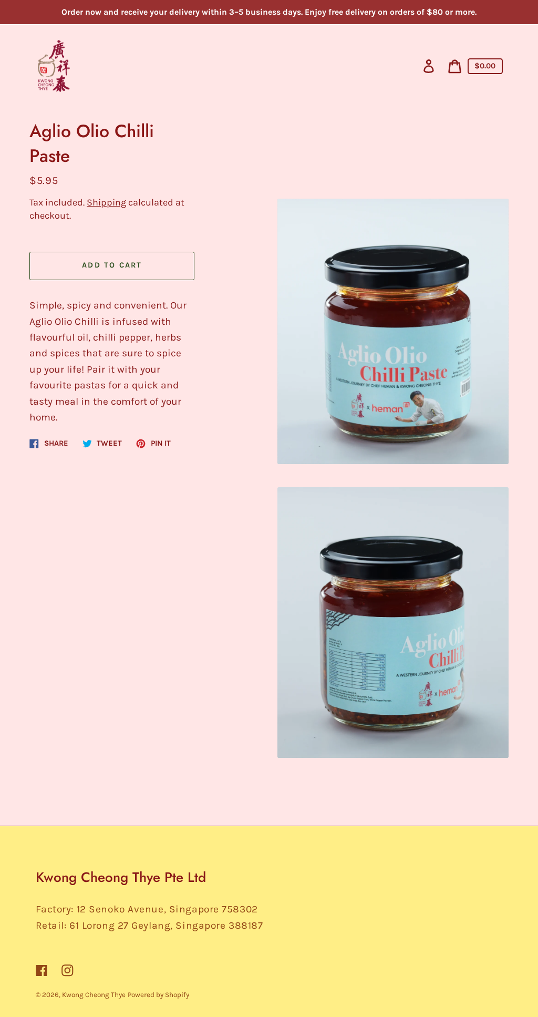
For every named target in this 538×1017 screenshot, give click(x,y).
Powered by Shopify (158, 995)
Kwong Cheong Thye (94, 995)
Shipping (106, 202)
